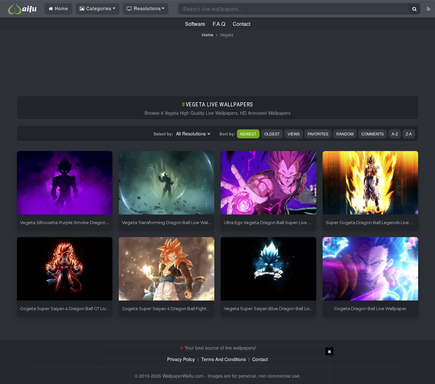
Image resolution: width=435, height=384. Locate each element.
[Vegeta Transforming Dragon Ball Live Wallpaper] (166, 183)
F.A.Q (219, 23)
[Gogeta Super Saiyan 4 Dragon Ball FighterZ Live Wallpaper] (166, 269)
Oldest (272, 133)
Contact (241, 23)
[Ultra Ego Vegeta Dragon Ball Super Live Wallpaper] (268, 183)
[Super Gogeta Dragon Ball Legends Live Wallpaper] (370, 183)
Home (60, 8)
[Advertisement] (217, 63)
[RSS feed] (428, 8)
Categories (98, 8)
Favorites (318, 133)
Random (344, 133)
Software (195, 23)
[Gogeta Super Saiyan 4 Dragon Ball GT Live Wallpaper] (64, 269)
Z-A (409, 133)
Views (294, 133)
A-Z (395, 133)
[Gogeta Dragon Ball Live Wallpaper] (370, 269)
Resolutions (146, 8)
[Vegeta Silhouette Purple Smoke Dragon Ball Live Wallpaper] (64, 183)
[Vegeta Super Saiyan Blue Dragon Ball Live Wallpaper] (268, 269)
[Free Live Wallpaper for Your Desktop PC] (22, 8)
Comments (372, 133)
